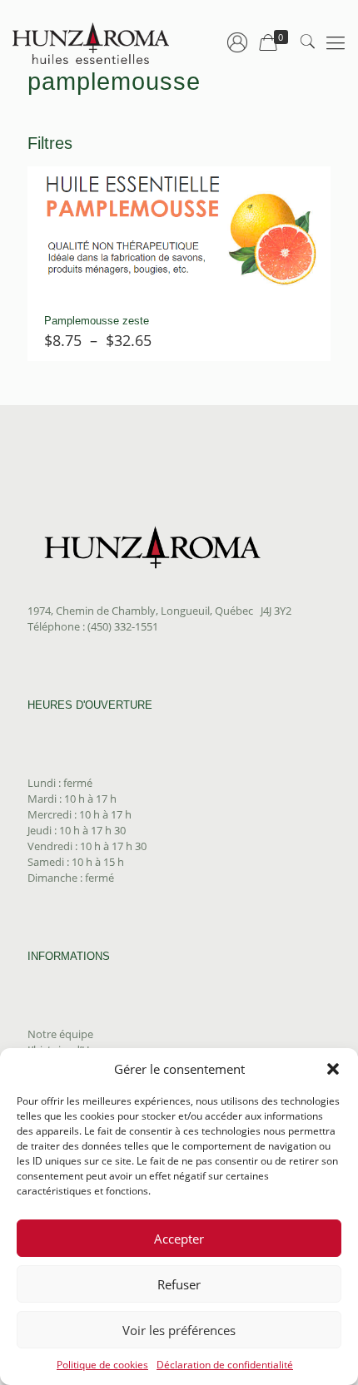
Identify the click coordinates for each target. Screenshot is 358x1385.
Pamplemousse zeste (96, 320)
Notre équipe (60, 1033)
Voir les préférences (179, 1330)
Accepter (179, 1238)
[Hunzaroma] (91, 41)
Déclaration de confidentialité (225, 1365)
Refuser (179, 1284)
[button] (333, 1069)
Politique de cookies (102, 1365)
